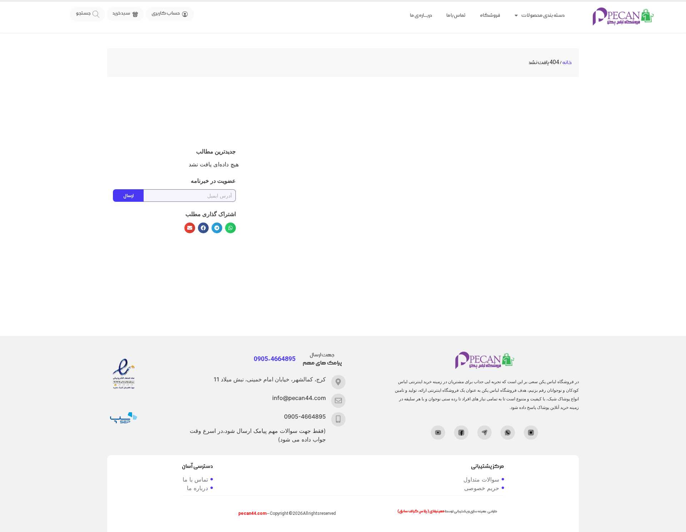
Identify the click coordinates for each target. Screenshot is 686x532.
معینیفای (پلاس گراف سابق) (420, 511)
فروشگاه (490, 15)
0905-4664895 (305, 416)
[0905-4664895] (338, 419)
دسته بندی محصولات (543, 15)
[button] (230, 228)
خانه (567, 62)
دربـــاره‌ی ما (421, 15)
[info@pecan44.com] (338, 401)
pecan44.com (252, 513)
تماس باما (456, 15)
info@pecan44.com (299, 397)
